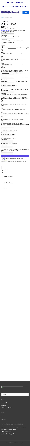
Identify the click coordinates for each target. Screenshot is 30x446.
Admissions (4, 417)
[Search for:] (15, 394)
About (2, 414)
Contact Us (3, 419)
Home (2, 412)
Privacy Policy (4, 402)
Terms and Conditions (6, 407)
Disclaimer (3, 405)
